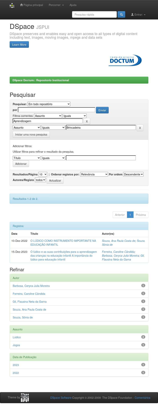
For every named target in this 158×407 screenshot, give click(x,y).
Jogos (16, 345)
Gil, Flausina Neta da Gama (123, 257)
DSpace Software (60, 397)
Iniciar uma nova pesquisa (31, 134)
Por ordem (115, 174)
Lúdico (17, 337)
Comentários (142, 397)
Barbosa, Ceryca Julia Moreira (120, 255)
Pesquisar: (20, 104)
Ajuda (73, 5)
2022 (16, 373)
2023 (16, 365)
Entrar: (139, 14)
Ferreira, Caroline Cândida (118, 252)
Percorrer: (55, 5)
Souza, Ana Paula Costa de (118, 241)
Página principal (33, 5)
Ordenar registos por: (65, 174)
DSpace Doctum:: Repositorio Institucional (41, 80)
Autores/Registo (23, 180)
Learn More (19, 44)
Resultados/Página (25, 174)
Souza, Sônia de (23, 317)
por (15, 110)
